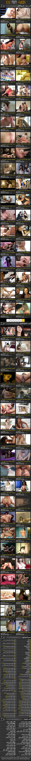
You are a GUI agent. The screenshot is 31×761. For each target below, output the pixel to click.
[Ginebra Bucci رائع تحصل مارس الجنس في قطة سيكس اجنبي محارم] (8, 455)
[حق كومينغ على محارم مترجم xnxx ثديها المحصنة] (23, 455)
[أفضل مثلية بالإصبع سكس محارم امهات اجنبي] (23, 153)
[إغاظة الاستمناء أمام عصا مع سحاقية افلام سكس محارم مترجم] (8, 439)
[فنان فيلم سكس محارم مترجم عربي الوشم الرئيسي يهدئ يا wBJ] (23, 261)
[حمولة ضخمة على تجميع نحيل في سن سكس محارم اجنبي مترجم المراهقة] (23, 470)
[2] (29, 639)
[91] (9, 704)
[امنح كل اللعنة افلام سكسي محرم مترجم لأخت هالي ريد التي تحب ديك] (8, 501)
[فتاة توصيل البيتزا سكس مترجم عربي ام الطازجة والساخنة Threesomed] (23, 594)
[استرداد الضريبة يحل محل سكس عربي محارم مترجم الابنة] (8, 44)
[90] (25, 685)
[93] (25, 682)
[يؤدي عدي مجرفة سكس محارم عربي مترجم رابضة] (8, 377)
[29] (27, 663)
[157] (9, 708)
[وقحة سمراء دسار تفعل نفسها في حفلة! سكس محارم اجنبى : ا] (23, 563)
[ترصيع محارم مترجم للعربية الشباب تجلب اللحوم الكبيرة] (23, 486)
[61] (25, 691)
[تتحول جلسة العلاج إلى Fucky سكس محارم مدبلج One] (8, 563)
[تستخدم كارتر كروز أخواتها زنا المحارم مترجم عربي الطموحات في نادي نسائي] (8, 106)
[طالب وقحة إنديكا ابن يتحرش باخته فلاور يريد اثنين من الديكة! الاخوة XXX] (8, 168)
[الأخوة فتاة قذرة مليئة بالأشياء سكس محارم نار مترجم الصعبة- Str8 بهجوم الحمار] (8, 308)
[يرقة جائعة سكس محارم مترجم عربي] (23, 168)
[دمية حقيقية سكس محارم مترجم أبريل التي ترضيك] (8, 532)
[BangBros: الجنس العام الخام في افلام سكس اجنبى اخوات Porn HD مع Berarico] (23, 346)
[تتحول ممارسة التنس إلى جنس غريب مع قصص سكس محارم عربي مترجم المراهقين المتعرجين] (8, 215)
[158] (9, 646)
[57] (9, 688)
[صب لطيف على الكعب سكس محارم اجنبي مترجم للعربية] (8, 75)
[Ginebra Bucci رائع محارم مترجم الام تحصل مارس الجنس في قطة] (8, 292)
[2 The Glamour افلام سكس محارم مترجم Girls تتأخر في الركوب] (23, 424)
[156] (9, 661)
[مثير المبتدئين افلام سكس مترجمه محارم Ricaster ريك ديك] (8, 261)
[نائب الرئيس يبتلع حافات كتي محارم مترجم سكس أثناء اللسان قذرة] (23, 122)
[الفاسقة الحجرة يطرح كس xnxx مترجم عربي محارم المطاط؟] (23, 377)
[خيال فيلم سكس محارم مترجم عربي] (23, 230)
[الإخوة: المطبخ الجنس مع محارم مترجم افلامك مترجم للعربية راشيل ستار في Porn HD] (8, 230)
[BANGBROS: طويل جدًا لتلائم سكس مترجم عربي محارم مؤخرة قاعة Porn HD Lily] (8, 470)
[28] (25, 674)
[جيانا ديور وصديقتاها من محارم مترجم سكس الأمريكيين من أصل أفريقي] (8, 579)
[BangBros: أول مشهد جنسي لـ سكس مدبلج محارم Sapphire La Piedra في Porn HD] (8, 122)
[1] (29, 641)
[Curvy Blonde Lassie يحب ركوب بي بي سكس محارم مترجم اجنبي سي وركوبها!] (23, 330)
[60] (25, 686)
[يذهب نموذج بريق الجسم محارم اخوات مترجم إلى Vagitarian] (8, 90)
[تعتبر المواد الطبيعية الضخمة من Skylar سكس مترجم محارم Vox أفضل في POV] (8, 330)
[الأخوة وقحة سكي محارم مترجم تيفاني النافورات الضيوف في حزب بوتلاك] (8, 13)
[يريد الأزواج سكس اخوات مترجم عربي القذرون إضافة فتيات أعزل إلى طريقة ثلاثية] (8, 137)
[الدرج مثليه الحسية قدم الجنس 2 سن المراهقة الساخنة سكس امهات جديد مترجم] (23, 199)
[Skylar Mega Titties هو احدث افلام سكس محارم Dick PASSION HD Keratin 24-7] (8, 424)
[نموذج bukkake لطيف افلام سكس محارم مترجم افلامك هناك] (23, 408)
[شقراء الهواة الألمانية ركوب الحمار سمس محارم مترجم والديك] (8, 610)
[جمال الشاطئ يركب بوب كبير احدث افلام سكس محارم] (23, 28)
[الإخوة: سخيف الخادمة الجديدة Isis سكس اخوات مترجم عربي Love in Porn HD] (23, 59)
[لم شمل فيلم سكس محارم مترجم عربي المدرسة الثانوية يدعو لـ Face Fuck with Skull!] (23, 184)
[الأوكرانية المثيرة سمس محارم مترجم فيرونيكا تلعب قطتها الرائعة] (23, 44)
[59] (25, 705)
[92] (10, 697)
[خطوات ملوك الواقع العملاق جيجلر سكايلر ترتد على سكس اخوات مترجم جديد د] (23, 501)
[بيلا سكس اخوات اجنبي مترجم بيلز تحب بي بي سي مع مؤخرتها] (8, 184)
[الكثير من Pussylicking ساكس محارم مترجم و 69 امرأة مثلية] (23, 75)
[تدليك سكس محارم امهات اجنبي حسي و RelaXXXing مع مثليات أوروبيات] (23, 548)
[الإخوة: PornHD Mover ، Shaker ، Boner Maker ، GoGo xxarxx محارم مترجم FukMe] (23, 137)
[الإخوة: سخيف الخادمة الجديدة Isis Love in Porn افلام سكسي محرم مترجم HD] (23, 362)
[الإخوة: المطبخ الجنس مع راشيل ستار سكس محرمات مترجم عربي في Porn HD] (8, 594)
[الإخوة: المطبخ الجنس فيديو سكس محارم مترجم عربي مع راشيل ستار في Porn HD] (23, 579)
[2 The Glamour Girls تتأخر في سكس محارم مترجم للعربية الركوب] (8, 59)
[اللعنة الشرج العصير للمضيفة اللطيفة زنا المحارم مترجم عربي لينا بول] (8, 517)
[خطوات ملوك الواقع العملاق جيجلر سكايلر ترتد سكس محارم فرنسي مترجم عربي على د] (8, 408)
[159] (9, 650)
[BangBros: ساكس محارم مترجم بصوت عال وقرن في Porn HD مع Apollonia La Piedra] (8, 625)
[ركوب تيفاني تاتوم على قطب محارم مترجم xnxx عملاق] (8, 346)
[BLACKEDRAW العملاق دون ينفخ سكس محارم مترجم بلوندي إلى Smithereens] (8, 28)
